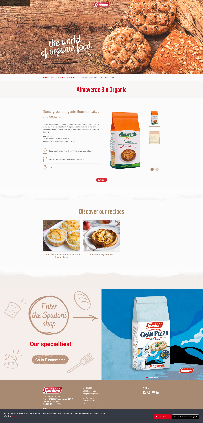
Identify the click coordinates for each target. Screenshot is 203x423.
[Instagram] (148, 392)
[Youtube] (153, 392)
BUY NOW (101, 180)
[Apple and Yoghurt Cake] (101, 236)
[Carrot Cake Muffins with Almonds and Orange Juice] (61, 236)
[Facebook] (144, 392)
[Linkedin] (157, 392)
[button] (152, 169)
